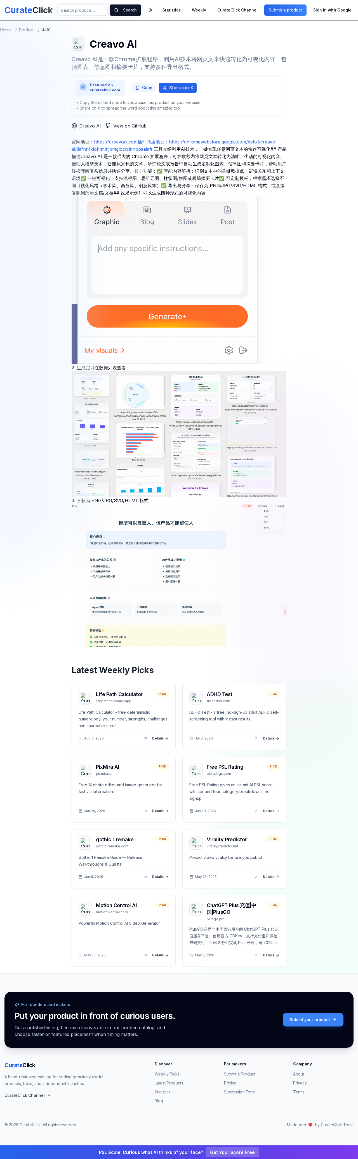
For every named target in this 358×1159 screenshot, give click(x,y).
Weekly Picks (167, 1074)
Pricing (230, 1083)
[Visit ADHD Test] (256, 738)
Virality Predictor (227, 839)
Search (130, 10)
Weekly (199, 10)
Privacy (300, 1083)
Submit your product (309, 1019)
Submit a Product (239, 1074)
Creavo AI (90, 126)
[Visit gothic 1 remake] (145, 876)
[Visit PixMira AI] (145, 810)
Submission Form (239, 1092)
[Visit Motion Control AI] (145, 955)
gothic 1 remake (114, 839)
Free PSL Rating (225, 767)
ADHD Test (219, 694)
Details (158, 738)
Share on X (181, 88)
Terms (299, 1092)
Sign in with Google (332, 10)
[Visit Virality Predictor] (256, 876)
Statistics (171, 10)
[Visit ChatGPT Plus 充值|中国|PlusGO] (256, 955)
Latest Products (169, 1083)
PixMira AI (107, 767)
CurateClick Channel (237, 10)
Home (5, 29)
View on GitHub (130, 126)
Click (19, 1065)
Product (26, 29)
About (298, 1074)
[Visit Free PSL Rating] (256, 810)
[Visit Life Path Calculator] (145, 738)
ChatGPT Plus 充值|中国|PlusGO (231, 908)
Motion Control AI (116, 905)
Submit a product (285, 10)
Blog (159, 1100)
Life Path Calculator (119, 694)
